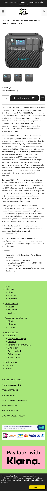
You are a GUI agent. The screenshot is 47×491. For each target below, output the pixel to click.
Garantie (12, 341)
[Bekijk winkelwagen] (44, 11)
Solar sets (9, 289)
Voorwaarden (14, 357)
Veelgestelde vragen (17, 338)
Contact (8, 368)
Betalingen (13, 348)
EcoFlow (12, 295)
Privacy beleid (14, 351)
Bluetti (11, 292)
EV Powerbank (11, 332)
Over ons (9, 365)
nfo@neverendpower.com (15, 400)
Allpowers (12, 298)
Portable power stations (16, 318)
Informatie (10, 335)
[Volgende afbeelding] (41, 49)
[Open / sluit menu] (3, 11)
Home (7, 286)
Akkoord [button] (37, 487)
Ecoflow (11, 313)
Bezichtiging (11, 362)
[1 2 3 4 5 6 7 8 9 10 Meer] (5, 98)
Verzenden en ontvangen (19, 345)
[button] (7, 78)
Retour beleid (14, 354)
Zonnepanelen (11, 303)
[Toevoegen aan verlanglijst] (42, 98)
